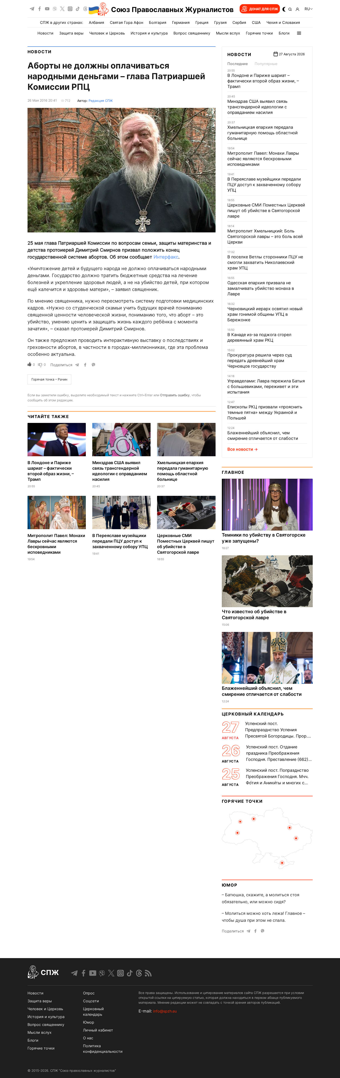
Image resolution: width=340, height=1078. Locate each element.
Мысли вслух (228, 33)
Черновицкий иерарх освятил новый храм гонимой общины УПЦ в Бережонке (265, 314)
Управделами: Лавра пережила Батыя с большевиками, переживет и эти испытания (266, 386)
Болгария (157, 22)
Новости (45, 33)
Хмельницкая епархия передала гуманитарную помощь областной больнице (262, 133)
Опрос (89, 993)
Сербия (239, 22)
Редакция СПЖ (101, 101)
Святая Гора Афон (126, 22)
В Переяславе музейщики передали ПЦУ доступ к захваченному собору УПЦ (120, 541)
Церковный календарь (253, 714)
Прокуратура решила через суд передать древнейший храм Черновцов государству (259, 361)
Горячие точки (259, 33)
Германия (181, 22)
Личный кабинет (98, 1030)
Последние (237, 63)
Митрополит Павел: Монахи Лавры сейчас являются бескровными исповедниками (263, 159)
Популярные (266, 63)
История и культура (149, 33)
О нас (88, 1038)
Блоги (284, 33)
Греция (201, 22)
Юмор (230, 885)
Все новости (240, 449)
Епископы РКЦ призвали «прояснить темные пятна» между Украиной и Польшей (264, 412)
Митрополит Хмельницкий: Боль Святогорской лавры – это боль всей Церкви (265, 236)
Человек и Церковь (107, 33)
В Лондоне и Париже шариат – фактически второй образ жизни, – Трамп (263, 81)
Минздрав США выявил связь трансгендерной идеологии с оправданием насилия (257, 107)
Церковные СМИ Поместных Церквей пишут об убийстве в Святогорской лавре (266, 211)
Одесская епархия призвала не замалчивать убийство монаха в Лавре (260, 288)
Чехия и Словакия (283, 22)
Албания (96, 22)
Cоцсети (91, 1001)
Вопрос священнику (191, 33)
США (256, 22)
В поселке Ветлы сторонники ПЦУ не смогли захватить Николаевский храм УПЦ (265, 262)
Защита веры (71, 33)
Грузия (220, 22)
